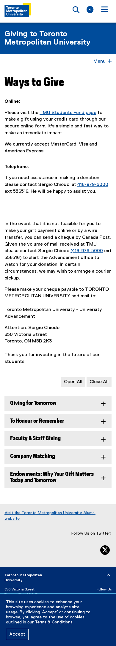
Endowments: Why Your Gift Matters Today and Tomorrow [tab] (52, 477)
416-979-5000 (92, 184)
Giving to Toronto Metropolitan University (47, 38)
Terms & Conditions (54, 622)
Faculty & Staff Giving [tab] (35, 438)
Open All (73, 382)
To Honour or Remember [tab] (37, 421)
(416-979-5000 (86, 251)
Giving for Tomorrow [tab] (33, 403)
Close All (99, 382)
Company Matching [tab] (32, 456)
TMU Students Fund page (68, 112)
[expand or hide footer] (108, 575)
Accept (17, 634)
